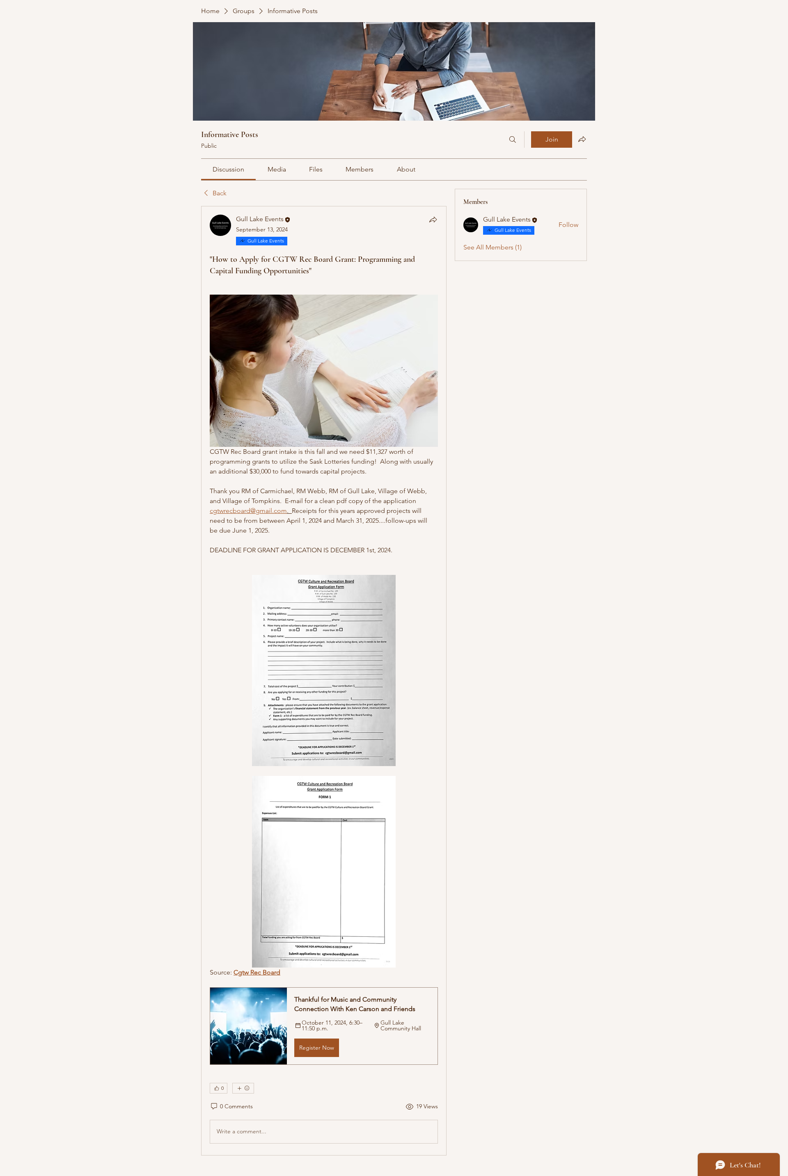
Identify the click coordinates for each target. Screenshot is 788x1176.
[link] (228, 169)
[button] (324, 1026)
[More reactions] (243, 1088)
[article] (324, 680)
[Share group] (582, 139)
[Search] (513, 139)
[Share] (433, 219)
